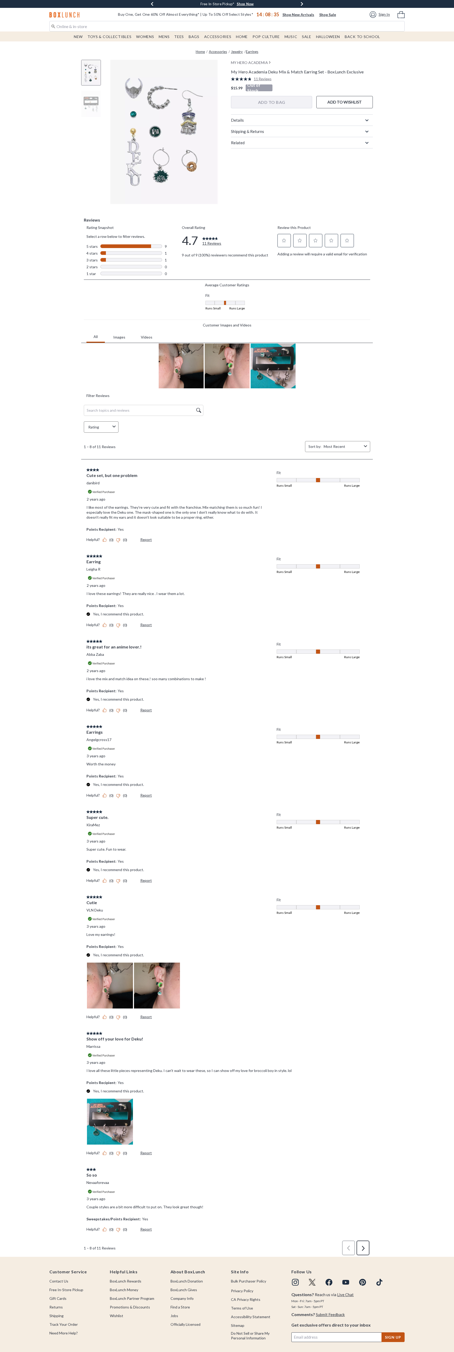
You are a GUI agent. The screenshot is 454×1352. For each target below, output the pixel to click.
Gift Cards (57, 1298)
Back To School (362, 36)
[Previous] (152, 4)
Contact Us (58, 1281)
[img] (295, 1282)
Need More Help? (63, 1333)
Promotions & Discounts (130, 1307)
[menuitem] (401, 14)
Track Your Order (63, 1324)
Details (237, 120)
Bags (194, 36)
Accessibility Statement (250, 1317)
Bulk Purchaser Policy (248, 1281)
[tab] (93, 75)
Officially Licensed (185, 1324)
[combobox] (227, 26)
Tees (179, 36)
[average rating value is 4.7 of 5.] (242, 79)
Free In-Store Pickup (66, 1289)
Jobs (174, 1315)
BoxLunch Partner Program (132, 1298)
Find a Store (180, 1307)
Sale (306, 36)
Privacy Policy (242, 1291)
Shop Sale (327, 14)
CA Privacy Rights (245, 1299)
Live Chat (345, 1294)
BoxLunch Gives (184, 1289)
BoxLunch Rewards (125, 1281)
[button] (380, 14)
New (78, 36)
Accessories (217, 36)
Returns (56, 1307)
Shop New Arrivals (298, 14)
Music (291, 36)
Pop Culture (266, 36)
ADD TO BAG (271, 102)
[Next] (302, 4)
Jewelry (237, 52)
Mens (164, 36)
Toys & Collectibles (109, 36)
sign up (393, 1337)
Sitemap (237, 1325)
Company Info (182, 1298)
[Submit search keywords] (53, 26)
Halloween (328, 36)
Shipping (56, 1315)
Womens (145, 36)
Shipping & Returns (247, 131)
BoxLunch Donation (187, 1281)
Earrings (252, 52)
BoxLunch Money (124, 1289)
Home (242, 36)
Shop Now (245, 4)
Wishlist (116, 1315)
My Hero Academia (249, 62)
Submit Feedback (330, 1314)
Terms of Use (242, 1308)
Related (238, 142)
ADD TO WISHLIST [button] (344, 102)
